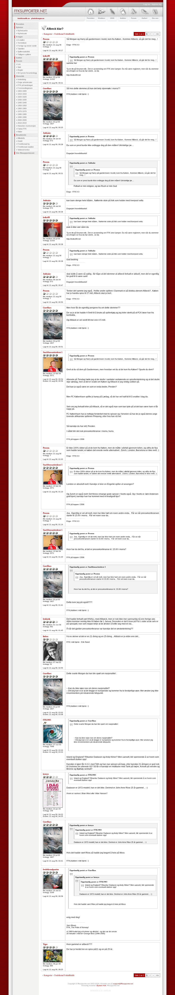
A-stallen (21, 40)
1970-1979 (22, 111)
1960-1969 (22, 108)
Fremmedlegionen (25, 88)
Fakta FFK (22, 129)
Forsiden (20, 24)
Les (19, 64)
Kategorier (48, 34)
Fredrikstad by (24, 144)
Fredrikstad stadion (26, 147)
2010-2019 (22, 123)
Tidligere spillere (24, 54)
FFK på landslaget (25, 85)
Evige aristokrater (25, 82)
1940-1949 (22, 103)
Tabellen (21, 49)
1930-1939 (22, 100)
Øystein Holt (101, 985)
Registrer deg (156, 4)
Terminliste (22, 43)
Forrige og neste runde (27, 46)
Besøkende (21, 135)
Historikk (20, 76)
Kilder (20, 132)
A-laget (19, 37)
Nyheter (19, 27)
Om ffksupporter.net (25, 153)
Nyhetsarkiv (23, 31)
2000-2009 (22, 120)
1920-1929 (22, 97)
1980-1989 (22, 114)
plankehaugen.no (37, 18)
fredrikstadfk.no (24, 18)
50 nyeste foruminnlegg (27, 73)
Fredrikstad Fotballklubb (64, 34)
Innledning (22, 79)
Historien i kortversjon (27, 126)
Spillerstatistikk (24, 52)
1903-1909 (22, 91)
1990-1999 (22, 117)
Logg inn (146, 4)
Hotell (20, 141)
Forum (19, 61)
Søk (19, 67)
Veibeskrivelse (24, 150)
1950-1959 (22, 106)
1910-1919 (22, 94)
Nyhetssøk (22, 33)
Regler (20, 70)
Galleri (19, 58)
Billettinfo (21, 138)
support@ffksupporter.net (123, 984)
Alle (157, 34)
